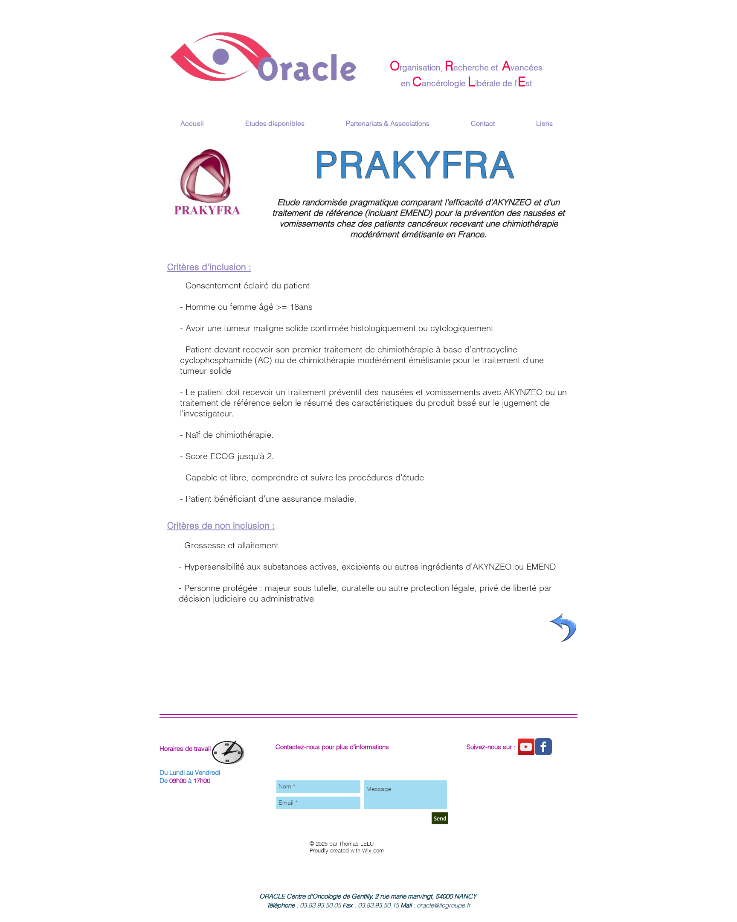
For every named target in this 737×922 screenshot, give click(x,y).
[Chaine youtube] (526, 747)
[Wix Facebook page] (543, 746)
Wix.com (373, 850)
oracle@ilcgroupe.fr (443, 905)
